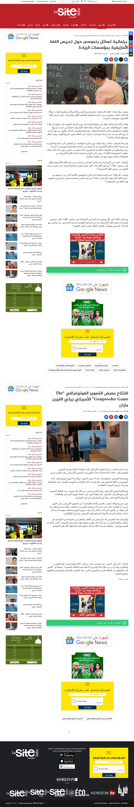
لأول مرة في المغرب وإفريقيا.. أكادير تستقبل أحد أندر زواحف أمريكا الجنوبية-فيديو (31, 217)
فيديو (45, 25)
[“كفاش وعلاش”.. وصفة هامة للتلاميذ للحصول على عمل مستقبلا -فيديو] (11, 199)
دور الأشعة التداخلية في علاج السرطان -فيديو (32, 253)
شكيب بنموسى (84, 365)
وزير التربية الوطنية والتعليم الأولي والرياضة (64, 370)
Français (20, 25)
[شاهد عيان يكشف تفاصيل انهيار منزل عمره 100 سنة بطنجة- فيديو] (11, 227)
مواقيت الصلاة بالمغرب (100, 803)
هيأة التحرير (124, 803)
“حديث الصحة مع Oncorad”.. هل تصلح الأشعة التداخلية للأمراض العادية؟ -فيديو (31, 236)
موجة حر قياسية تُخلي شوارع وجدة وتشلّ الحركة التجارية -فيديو (31, 244)
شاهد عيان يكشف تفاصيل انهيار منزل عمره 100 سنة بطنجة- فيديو (31, 225)
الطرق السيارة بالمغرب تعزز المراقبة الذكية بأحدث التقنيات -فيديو (25, 190)
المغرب (114, 365)
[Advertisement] (87, 200)
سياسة (91, 25)
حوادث (73, 25)
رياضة (65, 25)
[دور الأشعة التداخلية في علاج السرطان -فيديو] (11, 255)
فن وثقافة (54, 25)
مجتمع (100, 25)
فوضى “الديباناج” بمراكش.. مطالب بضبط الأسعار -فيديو (31, 263)
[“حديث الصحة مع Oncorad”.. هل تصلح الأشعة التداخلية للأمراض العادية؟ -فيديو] (11, 237)
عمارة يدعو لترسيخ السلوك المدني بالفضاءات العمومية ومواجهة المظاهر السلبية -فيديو (31, 273)
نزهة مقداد (89, 370)
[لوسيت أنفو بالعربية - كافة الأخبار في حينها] (67, 13)
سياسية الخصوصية (114, 803)
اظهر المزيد (24, 151)
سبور (29, 25)
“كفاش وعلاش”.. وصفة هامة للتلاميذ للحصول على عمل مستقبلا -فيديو (31, 198)
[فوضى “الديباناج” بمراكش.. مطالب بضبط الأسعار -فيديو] (11, 265)
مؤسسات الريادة (119, 370)
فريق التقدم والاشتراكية (64, 365)
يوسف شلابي (113, 54)
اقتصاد (83, 25)
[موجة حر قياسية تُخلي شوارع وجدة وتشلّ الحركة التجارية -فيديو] (11, 246)
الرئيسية (111, 25)
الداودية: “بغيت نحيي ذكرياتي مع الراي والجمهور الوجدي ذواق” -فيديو (30, 207)
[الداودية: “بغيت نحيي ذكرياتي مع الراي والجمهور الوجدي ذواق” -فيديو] (11, 209)
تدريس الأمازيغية (101, 365)
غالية (37, 25)
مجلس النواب (103, 370)
